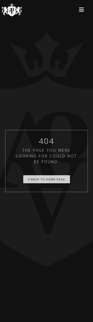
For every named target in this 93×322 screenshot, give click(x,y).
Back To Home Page (47, 179)
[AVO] (12, 9)
